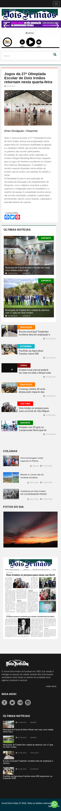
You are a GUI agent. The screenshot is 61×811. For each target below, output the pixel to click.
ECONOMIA (26, 346)
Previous (4, 28)
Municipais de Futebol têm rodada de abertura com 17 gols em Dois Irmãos (27, 311)
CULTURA (25, 403)
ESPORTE (46, 238)
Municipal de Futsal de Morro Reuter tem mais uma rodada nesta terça (27, 269)
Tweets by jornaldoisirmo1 (15, 787)
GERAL (24, 365)
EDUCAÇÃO (26, 327)
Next (57, 28)
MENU (30, 33)
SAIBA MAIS (51, 686)
